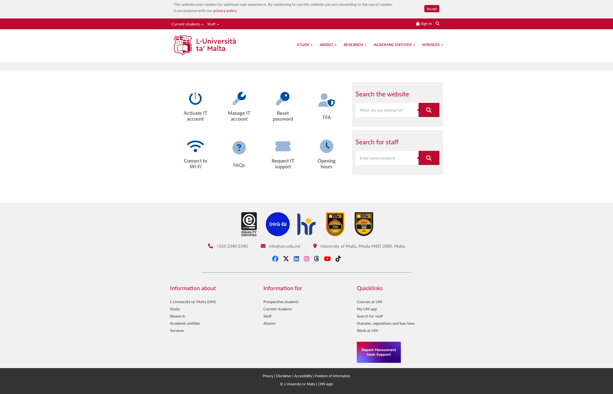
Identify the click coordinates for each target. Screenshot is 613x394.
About (327, 44)
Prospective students (281, 301)
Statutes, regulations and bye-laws (386, 323)
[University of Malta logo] (205, 46)
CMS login (325, 384)
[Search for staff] (429, 158)
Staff (211, 24)
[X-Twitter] (286, 258)
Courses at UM (369, 301)
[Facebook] (275, 258)
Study (303, 44)
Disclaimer (283, 375)
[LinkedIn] (296, 258)
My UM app (367, 309)
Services (431, 44)
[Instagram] (306, 258)
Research (354, 44)
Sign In (426, 23)
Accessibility (303, 375)
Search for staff (370, 316)
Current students (186, 24)
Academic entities (393, 44)
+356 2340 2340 (231, 246)
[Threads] (316, 258)
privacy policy (224, 10)
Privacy (268, 375)
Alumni (269, 323)
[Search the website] (437, 23)
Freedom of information (332, 375)
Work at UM (367, 330)
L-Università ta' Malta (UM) (193, 301)
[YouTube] (327, 258)
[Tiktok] (338, 258)
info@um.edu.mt (284, 246)
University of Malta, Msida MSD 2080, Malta (362, 246)
